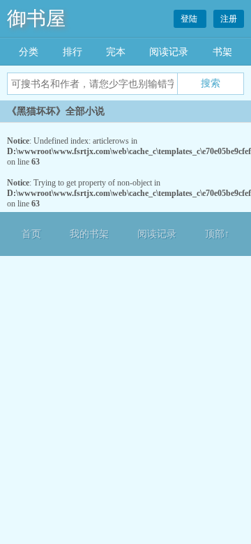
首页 (31, 234)
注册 (228, 19)
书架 (222, 52)
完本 (116, 52)
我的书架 (89, 234)
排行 (72, 52)
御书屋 (36, 18)
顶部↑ (217, 234)
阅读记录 (168, 52)
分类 (28, 52)
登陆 (190, 19)
